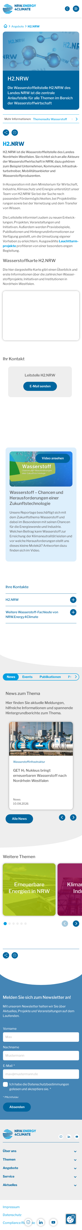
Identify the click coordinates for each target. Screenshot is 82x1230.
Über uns (9, 1151)
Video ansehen (53, 458)
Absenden (16, 1107)
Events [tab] (27, 677)
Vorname (10, 1029)
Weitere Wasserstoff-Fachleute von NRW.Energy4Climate (32, 614)
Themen (9, 1159)
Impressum (11, 1207)
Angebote (17, 26)
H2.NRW (12, 600)
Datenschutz (12, 1215)
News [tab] (11, 677)
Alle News (19, 819)
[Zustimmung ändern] (71, 1219)
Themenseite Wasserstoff (50, 119)
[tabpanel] (41, 758)
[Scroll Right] (74, 119)
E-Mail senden (40, 386)
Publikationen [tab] (50, 677)
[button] (62, 817)
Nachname (11, 1047)
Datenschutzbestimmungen (48, 1084)
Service (8, 1176)
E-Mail (8, 1066)
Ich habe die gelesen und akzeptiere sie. (39, 1086)
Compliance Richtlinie (19, 1223)
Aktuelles (10, 1185)
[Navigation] (76, 9)
